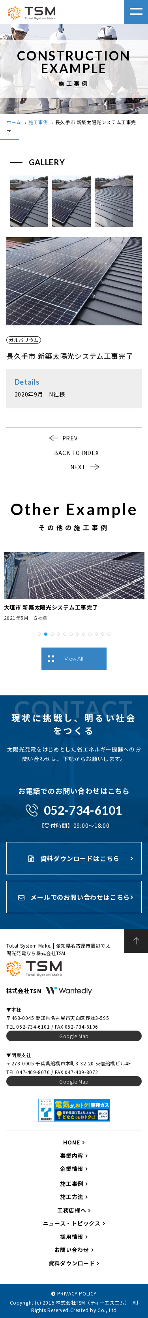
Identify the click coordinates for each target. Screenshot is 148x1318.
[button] (39, 633)
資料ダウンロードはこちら (79, 858)
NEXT (78, 467)
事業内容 (71, 1155)
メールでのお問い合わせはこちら (79, 897)
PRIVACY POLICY (77, 1293)
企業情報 (71, 1169)
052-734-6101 (83, 810)
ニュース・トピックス (72, 1223)
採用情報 (71, 1237)
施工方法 (71, 1197)
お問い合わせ (71, 1250)
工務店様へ (71, 1210)
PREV (70, 438)
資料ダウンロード (72, 1263)
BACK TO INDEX (76, 453)
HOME (71, 1142)
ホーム (13, 122)
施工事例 (38, 122)
